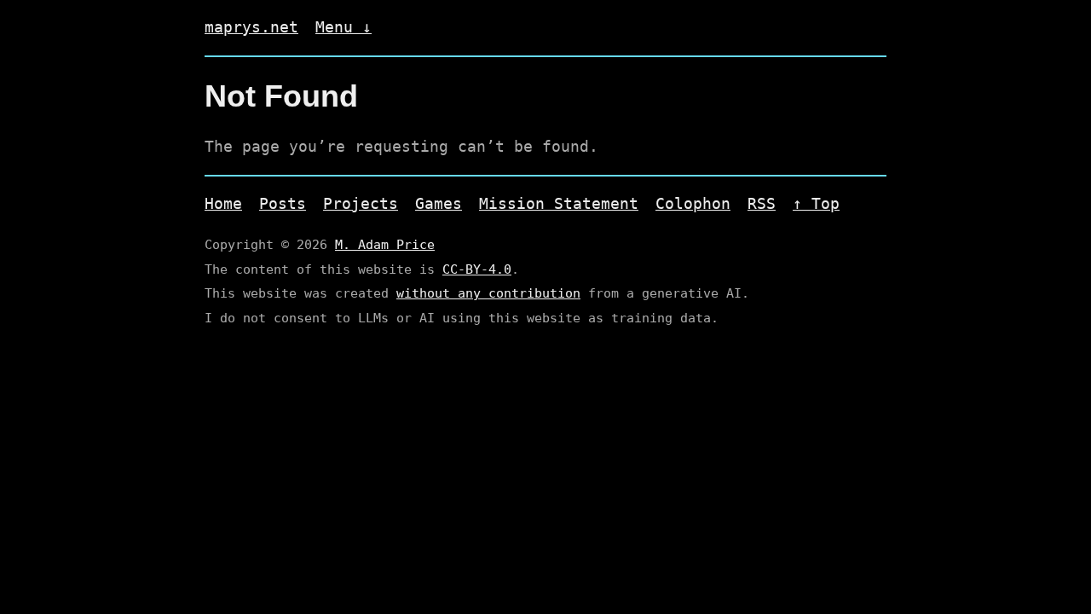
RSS (762, 203)
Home (223, 203)
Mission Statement (558, 203)
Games (438, 203)
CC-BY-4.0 (476, 269)
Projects (360, 203)
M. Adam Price (385, 244)
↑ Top (816, 203)
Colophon (692, 203)
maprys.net (251, 27)
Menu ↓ (343, 27)
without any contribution (488, 293)
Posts (282, 203)
